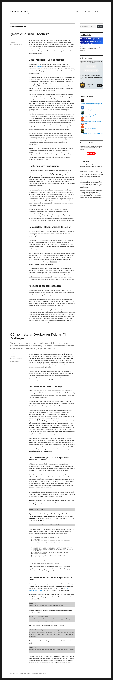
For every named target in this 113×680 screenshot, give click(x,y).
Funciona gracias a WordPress (39, 673)
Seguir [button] (99, 85)
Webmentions (97, 194)
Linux (15, 46)
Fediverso (98, 12)
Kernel (12, 46)
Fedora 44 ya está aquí (86, 110)
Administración (14, 44)
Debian (15, 358)
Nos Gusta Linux (19, 11)
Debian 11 (19, 358)
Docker (20, 44)
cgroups (39, 66)
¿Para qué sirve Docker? (29, 34)
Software (78, 12)
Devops (18, 359)
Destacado (13, 359)
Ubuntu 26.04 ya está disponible (88, 128)
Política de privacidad (25, 673)
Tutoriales (88, 12)
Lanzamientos (69, 12)
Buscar (100, 26)
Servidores (20, 46)
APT (11, 358)
